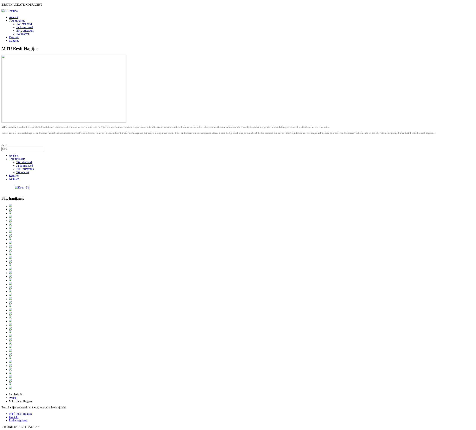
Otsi (3, 145)
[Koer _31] (22, 187)
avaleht (13, 397)
